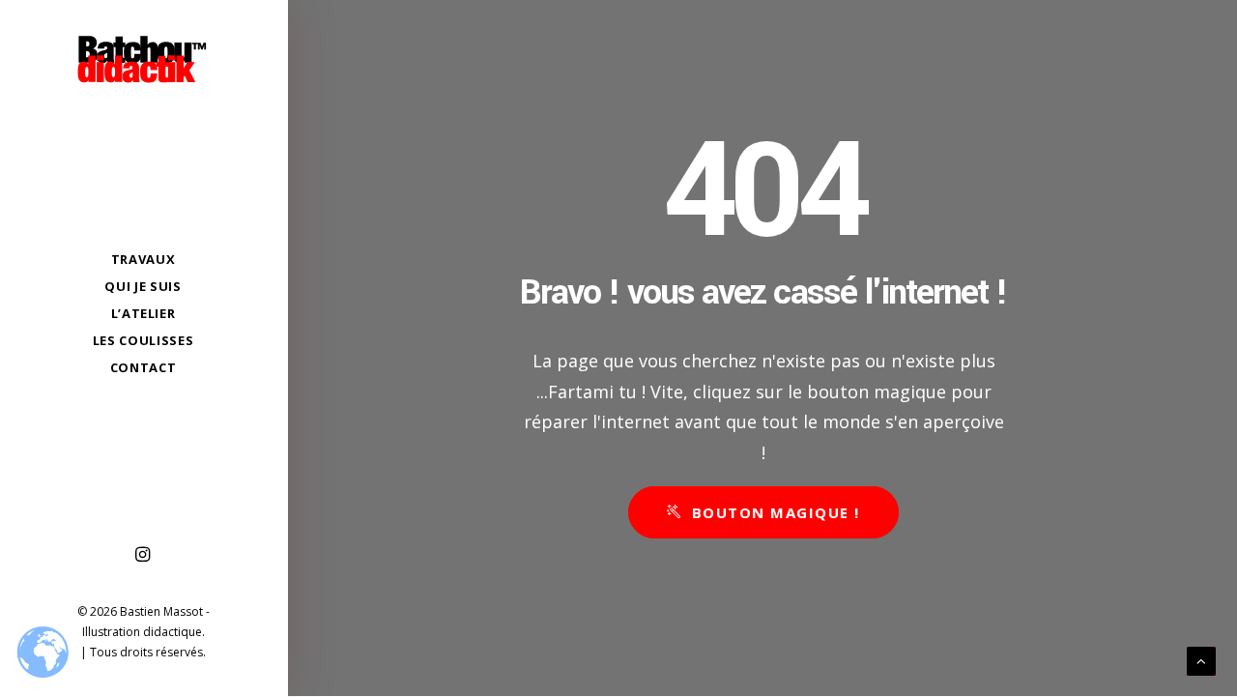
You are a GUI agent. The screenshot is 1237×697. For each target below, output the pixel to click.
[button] (143, 554)
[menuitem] (143, 554)
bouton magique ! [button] (776, 512)
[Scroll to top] (1201, 659)
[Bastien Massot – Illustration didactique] (143, 59)
